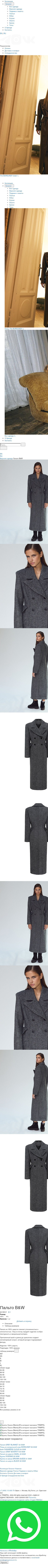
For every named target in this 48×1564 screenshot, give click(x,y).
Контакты (8, 30)
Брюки (11, 23)
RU (5, 33)
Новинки (18, 1468)
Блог (22, 1475)
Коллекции (9, 1)
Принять (4, 1562)
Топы (11, 25)
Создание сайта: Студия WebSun (29, 1500)
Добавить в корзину (24, 1321)
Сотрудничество (11, 53)
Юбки (11, 16)
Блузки (11, 18)
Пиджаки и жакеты (16, 11)
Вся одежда (13, 6)
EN (1, 33)
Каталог (9, 4)
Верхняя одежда (15, 9)
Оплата (7, 48)
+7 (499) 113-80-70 (7, 1490)
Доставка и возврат (12, 50)
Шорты (12, 20)
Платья (12, 13)
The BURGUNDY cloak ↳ (9, 175)
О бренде (8, 27)
